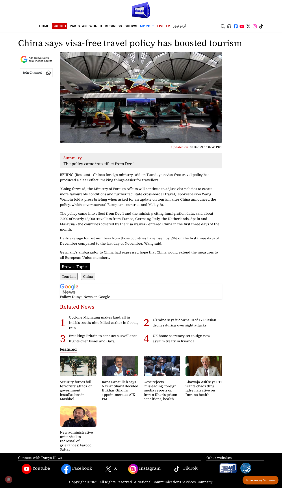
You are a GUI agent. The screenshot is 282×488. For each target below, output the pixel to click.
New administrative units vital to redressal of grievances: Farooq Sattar (76, 441)
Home (44, 26)
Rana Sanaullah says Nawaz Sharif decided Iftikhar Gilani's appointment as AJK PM (120, 390)
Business (113, 26)
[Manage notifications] (8, 479)
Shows (131, 26)
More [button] (145, 26)
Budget (59, 26)
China (88, 276)
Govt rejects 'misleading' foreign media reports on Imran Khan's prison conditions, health (160, 390)
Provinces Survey (260, 480)
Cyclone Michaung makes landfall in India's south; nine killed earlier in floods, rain (103, 322)
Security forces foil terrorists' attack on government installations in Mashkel (76, 390)
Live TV (163, 26)
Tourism (69, 276)
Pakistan (78, 26)
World (95, 26)
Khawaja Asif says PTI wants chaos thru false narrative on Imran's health (204, 388)
